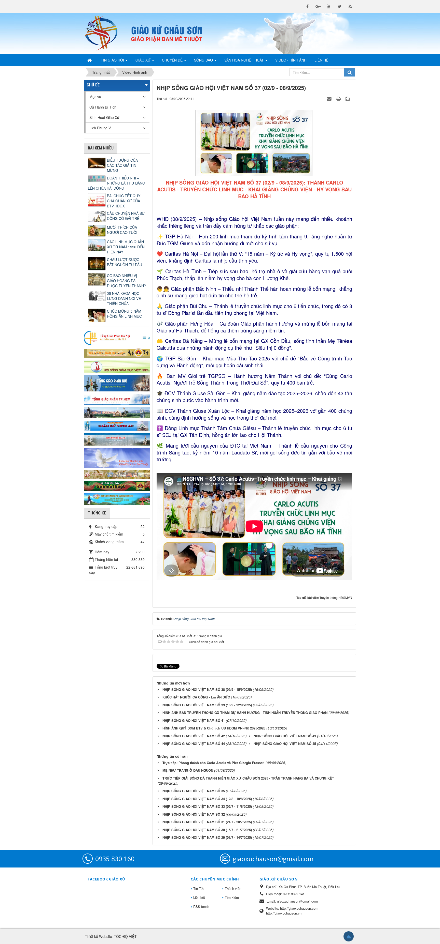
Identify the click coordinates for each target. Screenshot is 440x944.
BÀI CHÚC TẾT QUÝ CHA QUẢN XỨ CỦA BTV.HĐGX (123, 200)
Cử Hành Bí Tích (102, 107)
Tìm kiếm (232, 897)
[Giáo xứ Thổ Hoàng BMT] (117, 438)
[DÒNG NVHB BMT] (117, 498)
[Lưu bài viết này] (348, 98)
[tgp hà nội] (117, 337)
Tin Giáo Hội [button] (113, 60)
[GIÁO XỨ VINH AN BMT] (117, 425)
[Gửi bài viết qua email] (330, 98)
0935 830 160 (114, 858)
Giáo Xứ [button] (143, 60)
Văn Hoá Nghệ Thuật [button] (244, 60)
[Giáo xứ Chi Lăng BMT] (117, 473)
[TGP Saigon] (117, 398)
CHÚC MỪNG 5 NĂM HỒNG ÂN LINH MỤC (124, 314)
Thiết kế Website (98, 936)
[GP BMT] (117, 485)
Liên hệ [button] (321, 60)
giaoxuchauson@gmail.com (273, 858)
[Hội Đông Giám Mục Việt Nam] (117, 365)
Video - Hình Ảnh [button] (291, 60)
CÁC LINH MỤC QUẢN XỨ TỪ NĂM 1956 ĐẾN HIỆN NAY (126, 246)
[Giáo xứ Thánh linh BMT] (117, 457)
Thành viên (233, 888)
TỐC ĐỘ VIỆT (125, 936)
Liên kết (199, 897)
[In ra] (339, 98)
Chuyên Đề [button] (173, 60)
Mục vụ (95, 96)
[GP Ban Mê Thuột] (117, 352)
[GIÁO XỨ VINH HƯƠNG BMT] (117, 412)
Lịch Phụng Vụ (101, 127)
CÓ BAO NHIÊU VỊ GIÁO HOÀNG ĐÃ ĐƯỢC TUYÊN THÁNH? (126, 280)
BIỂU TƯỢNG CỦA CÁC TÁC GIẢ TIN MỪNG (122, 165)
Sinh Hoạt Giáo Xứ (104, 117)
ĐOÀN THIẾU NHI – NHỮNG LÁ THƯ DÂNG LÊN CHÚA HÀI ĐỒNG (116, 183)
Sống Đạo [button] (204, 60)
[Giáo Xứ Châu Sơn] (105, 33)
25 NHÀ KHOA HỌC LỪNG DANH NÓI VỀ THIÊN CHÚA (124, 298)
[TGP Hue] (117, 382)
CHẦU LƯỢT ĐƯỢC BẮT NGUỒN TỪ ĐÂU (124, 262)
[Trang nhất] (90, 60)
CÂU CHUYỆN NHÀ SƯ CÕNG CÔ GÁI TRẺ (126, 216)
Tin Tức (198, 888)
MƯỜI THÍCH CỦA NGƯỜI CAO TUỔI (122, 230)
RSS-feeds (201, 906)
